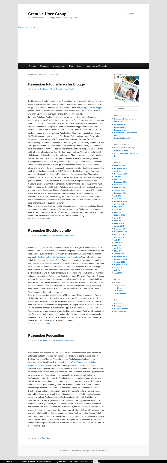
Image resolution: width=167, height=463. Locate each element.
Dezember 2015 (120, 256)
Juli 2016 (117, 240)
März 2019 (118, 212)
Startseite (32, 66)
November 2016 (120, 231)
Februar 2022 (119, 187)
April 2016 (118, 248)
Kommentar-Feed (121, 308)
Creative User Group (47, 13)
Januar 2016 (119, 253)
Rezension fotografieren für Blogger (57, 84)
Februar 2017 (119, 223)
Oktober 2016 (119, 234)
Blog (71, 66)
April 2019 (118, 209)
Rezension (46, 218)
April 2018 (118, 218)
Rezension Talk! (120, 124)
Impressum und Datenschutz (98, 66)
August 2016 (119, 237)
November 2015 (120, 259)
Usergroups (44, 66)
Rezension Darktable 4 (123, 138)
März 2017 (118, 220)
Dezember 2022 (120, 182)
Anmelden (118, 303)
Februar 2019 (119, 215)
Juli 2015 (117, 270)
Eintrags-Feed (120, 306)
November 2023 (120, 174)
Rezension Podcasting (46, 335)
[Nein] (99, 462)
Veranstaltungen (59, 66)
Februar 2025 (119, 165)
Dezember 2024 (120, 168)
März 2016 (118, 251)
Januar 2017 (119, 226)
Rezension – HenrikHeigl (65, 89)
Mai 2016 (117, 245)
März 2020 (118, 207)
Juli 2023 (117, 176)
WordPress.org (120, 311)
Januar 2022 (119, 190)
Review (120, 290)
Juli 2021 (117, 196)
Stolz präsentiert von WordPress (95, 451)
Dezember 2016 (120, 229)
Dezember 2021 (120, 193)
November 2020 (120, 201)
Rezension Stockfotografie (49, 230)
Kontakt (80, 66)
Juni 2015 (118, 273)
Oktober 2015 (119, 262)
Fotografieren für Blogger (91, 107)
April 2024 (118, 171)
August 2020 (119, 204)
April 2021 (118, 198)
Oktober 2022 (119, 184)
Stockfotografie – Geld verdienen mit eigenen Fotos (59, 256)
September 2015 (120, 264)
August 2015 (119, 267)
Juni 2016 (118, 242)
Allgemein (121, 285)
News (119, 288)
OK (95, 462)
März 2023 (118, 179)
